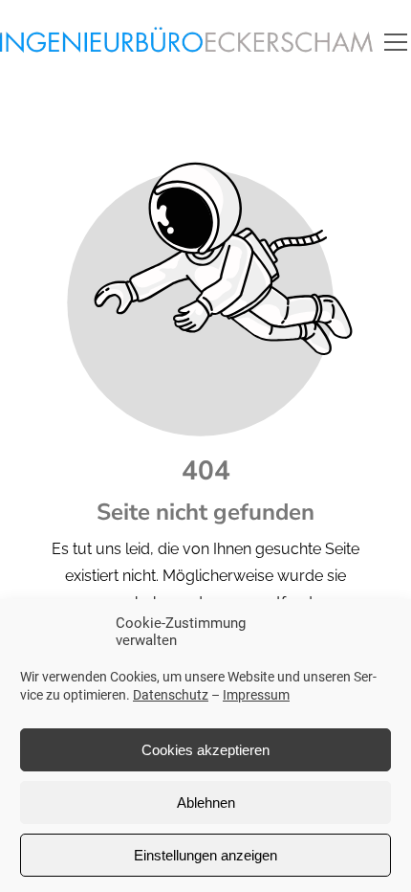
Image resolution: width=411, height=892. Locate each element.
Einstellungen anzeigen (205, 855)
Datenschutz (170, 694)
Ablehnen (206, 802)
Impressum (256, 694)
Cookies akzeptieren (205, 750)
